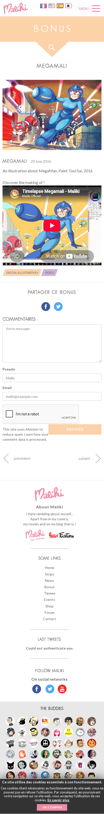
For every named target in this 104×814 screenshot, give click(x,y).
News (49, 580)
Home (49, 567)
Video (49, 272)
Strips (49, 574)
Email (7, 387)
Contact (49, 619)
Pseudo (9, 369)
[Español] (60, 5)
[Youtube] (61, 689)
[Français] (44, 5)
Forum (50, 612)
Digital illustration (22, 272)
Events (49, 599)
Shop (49, 606)
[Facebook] (37, 689)
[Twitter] (48, 689)
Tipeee (49, 593)
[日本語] (68, 5)
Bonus (49, 587)
